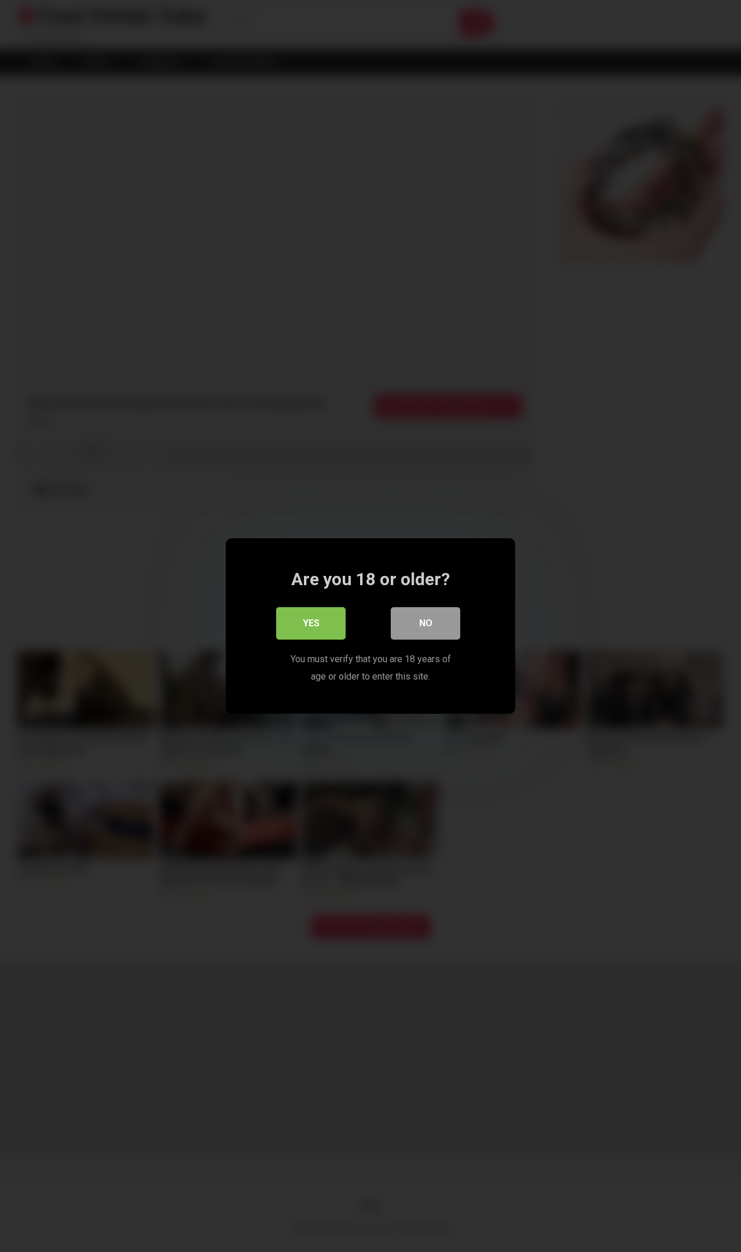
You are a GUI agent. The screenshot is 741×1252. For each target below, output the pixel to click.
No (425, 623)
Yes (311, 623)
